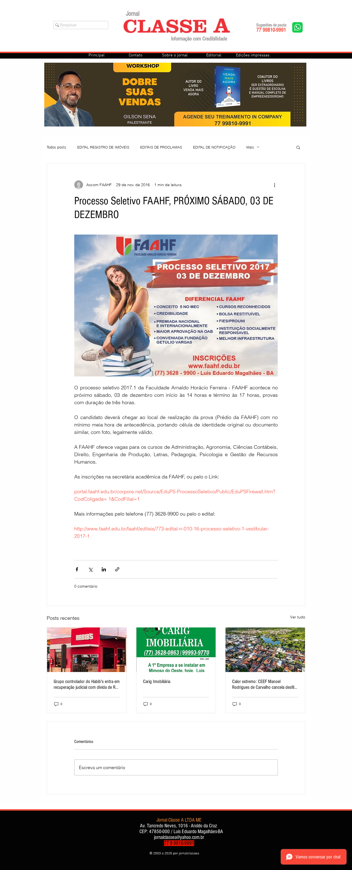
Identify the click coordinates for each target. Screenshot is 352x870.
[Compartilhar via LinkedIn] (103, 569)
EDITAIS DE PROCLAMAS (161, 147)
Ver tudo (297, 617)
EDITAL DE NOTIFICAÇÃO (214, 147)
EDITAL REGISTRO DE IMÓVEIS (103, 147)
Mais (250, 147)
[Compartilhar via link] (117, 569)
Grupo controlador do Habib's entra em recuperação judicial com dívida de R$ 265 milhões (87, 684)
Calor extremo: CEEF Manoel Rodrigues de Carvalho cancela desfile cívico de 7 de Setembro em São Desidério (264, 684)
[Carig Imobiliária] (176, 649)
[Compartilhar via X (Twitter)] (90, 569)
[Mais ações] (274, 184)
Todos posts (56, 147)
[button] (298, 147)
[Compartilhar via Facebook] (76, 569)
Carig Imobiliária (156, 681)
